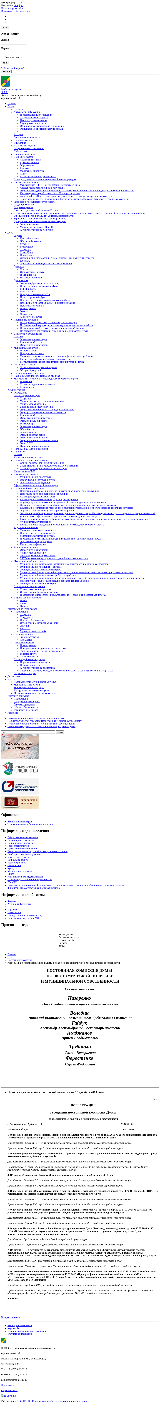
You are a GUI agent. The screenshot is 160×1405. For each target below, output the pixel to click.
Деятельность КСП (24, 642)
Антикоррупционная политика (36, 229)
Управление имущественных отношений (42, 401)
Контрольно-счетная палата (22, 609)
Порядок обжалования (32, 620)
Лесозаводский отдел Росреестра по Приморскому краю (50, 193)
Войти (5, 27)
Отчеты (24, 311)
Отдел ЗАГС (26, 443)
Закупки (24, 625)
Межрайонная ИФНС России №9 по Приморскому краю (50, 185)
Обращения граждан (25, 364)
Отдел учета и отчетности (34, 345)
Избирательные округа (32, 272)
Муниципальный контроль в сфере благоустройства (48, 575)
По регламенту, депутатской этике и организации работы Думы (54, 331)
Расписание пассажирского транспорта (34, 201)
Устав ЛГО (26, 244)
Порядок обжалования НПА (35, 294)
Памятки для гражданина (33, 120)
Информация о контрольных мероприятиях (43, 648)
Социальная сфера (23, 157)
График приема (28, 274)
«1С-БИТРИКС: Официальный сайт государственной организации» (51, 1401)
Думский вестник (29, 238)
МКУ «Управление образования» (37, 555)
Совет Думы (26, 252)
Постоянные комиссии (26, 319)
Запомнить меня (13, 57)
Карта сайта (14, 1328)
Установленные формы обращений (38, 367)
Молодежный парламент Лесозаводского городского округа (46, 378)
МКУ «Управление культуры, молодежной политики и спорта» (54, 558)
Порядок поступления (32, 353)
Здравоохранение (29, 162)
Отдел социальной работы (34, 420)
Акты (23, 603)
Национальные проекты (27, 154)
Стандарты (26, 639)
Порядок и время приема (27, 701)
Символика (20, 142)
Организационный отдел (33, 339)
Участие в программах (26, 474)
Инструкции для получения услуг (32, 690)
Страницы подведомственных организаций (43, 468)
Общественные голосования (29, 148)
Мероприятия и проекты (33, 123)
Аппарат (18, 336)
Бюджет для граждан (19, 857)
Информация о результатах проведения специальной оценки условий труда (60, 538)
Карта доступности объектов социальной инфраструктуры (45, 179)
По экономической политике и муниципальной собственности (53, 328)
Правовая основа (29, 350)
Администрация (16, 390)
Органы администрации (27, 395)
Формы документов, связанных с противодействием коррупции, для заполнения (63, 502)
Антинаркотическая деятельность (38, 176)
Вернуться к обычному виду (16, 11)
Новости (18, 109)
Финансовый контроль (26, 547)
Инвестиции (14, 912)
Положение (26, 381)
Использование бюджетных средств (39, 592)
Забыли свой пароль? (12, 68)
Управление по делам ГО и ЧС (36, 227)
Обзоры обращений (30, 370)
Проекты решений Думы (33, 297)
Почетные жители (23, 140)
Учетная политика (30, 656)
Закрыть (6, 71)
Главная (12, 103)
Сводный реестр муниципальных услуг (35, 682)
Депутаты (19, 266)
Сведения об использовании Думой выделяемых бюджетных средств (57, 258)
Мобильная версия (11, 89)
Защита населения (29, 224)
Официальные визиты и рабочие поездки (42, 128)
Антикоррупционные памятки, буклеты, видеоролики (49, 499)
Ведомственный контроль (27, 597)
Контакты (25, 260)
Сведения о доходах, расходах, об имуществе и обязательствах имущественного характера (68, 505)
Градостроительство (24, 204)
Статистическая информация (29, 586)
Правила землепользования (22, 848)
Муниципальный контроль (28, 561)
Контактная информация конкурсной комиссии (45, 359)
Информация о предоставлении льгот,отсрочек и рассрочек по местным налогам (63, 594)
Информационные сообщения (36, 114)
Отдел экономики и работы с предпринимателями (47, 409)
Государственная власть (26, 182)
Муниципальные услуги (27, 684)
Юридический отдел (31, 342)
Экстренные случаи (24, 145)
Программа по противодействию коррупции (44, 493)
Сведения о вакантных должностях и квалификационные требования (57, 356)
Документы (14, 676)
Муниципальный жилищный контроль (41, 566)
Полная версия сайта (12, 8)
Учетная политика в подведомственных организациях (49, 465)
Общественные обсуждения (35, 482)
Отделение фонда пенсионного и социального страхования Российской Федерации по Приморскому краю (77, 190)
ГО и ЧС (12, 882)
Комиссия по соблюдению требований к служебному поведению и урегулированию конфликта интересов (77, 507)
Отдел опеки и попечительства (36, 446)
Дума (10, 232)
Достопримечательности (27, 137)
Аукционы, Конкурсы (19, 904)
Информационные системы (28, 457)
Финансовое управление (33, 404)
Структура (25, 249)
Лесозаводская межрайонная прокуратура (42, 187)
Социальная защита (30, 159)
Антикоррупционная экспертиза (37, 496)
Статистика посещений (20, 1333)
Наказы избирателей (31, 277)
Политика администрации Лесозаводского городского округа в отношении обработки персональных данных (66, 885)
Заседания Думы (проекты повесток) (39, 283)
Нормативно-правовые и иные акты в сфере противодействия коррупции (59, 491)
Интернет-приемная (18, 696)
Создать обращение (24, 704)
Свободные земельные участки (24, 854)
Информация (21, 611)
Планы (23, 600)
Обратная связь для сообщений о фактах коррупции (47, 510)
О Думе (18, 235)
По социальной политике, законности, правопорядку (48, 322)
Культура (25, 168)
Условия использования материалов (27, 1331)
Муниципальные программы (35, 477)
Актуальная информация (27, 112)
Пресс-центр (26, 423)
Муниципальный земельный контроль (40, 569)
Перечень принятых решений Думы (39, 286)
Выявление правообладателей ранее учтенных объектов (38, 851)
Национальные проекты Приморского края (37, 375)
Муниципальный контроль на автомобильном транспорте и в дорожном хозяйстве (64, 564)
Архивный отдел (29, 432)
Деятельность (21, 280)
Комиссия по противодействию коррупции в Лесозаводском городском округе (62, 524)
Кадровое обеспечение (26, 527)
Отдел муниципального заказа (36, 418)
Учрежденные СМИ (24, 471)
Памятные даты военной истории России (36, 210)
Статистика (26, 314)
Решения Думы (28, 288)
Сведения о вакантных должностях (39, 530)
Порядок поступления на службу (37, 533)
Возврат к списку (10, 1317)
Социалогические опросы (34, 117)
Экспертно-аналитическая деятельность (41, 651)
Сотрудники (26, 617)
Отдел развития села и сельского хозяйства (43, 412)
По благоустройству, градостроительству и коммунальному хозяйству (57, 325)
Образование (27, 165)
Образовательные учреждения (36, 541)
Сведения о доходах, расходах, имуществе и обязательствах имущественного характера (66, 670)
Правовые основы (23, 634)
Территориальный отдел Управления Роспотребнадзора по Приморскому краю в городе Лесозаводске (74, 199)
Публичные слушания (32, 305)
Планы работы (28, 308)
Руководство (26, 246)
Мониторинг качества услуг (29, 687)
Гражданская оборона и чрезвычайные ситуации (40, 221)
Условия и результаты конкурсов (37, 536)
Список (24, 269)
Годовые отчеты (28, 653)
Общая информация (30, 241)
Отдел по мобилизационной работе (39, 440)
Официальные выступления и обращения (42, 126)
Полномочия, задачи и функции (31, 448)
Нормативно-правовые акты (35, 662)
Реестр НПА (26, 291)
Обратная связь (9, 1390)
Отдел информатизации (32, 434)
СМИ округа (20, 151)
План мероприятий (30, 665)
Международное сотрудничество (37, 479)
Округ (11, 106)
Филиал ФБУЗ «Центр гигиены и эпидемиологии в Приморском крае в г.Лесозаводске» (67, 196)
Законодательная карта (26, 710)
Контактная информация (33, 544)
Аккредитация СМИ (31, 317)
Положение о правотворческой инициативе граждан (48, 302)
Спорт (23, 173)
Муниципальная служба (27, 347)
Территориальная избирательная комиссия (30, 824)
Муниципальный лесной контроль (38, 583)
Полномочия (27, 255)
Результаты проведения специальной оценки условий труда (52, 361)
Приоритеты (20, 451)
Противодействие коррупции (29, 373)
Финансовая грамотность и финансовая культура (34, 888)
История (18, 134)
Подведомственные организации (31, 460)
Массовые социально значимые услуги (34, 693)
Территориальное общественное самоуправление (40, 218)
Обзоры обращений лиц (26, 707)
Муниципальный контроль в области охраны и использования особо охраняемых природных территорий (76, 572)
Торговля (12, 909)
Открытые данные (23, 207)
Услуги (11, 679)
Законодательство (29, 637)
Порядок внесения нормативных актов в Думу (45, 300)
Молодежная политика (32, 171)
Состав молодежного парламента (37, 384)
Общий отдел (27, 429)
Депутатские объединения (28, 333)
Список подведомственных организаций (42, 463)
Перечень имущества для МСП (24, 918)
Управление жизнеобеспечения (36, 406)
